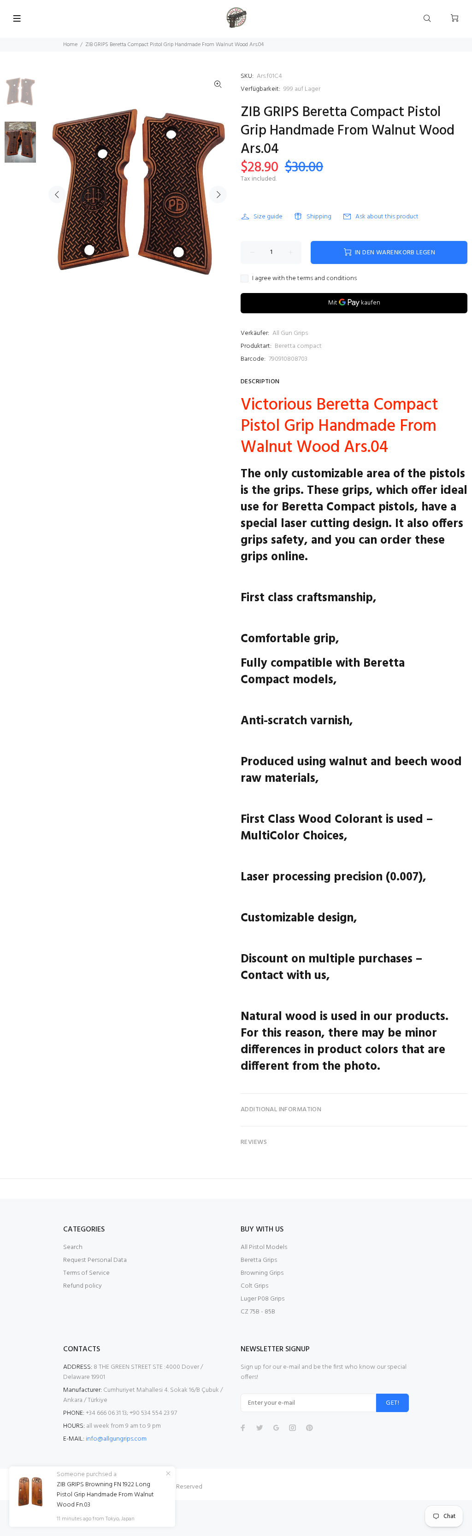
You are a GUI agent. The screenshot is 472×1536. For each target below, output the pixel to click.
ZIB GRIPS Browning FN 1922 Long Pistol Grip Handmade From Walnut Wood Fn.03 (105, 1495)
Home (70, 44)
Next (218, 194)
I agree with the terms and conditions (304, 279)
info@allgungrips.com (116, 1439)
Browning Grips (262, 1273)
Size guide (268, 216)
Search (73, 1247)
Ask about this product (387, 216)
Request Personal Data (95, 1260)
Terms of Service (86, 1273)
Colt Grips (254, 1286)
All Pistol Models (264, 1247)
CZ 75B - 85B (258, 1312)
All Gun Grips (290, 333)
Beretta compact (298, 346)
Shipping (319, 216)
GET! (392, 1403)
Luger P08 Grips (262, 1299)
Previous (57, 194)
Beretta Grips (259, 1260)
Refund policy (82, 1286)
